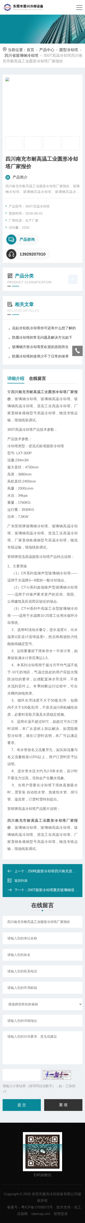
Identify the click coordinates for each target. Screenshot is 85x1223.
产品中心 (46, 50)
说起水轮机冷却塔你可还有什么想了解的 (44, 328)
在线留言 (37, 378)
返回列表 (21, 880)
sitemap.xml (40, 1214)
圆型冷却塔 (68, 50)
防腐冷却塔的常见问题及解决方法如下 (42, 337)
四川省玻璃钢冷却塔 (21, 55)
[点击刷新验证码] (57, 1075)
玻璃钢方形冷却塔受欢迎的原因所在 (40, 347)
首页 (30, 50)
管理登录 (61, 1214)
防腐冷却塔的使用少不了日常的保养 (40, 356)
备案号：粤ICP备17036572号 (30, 1207)
